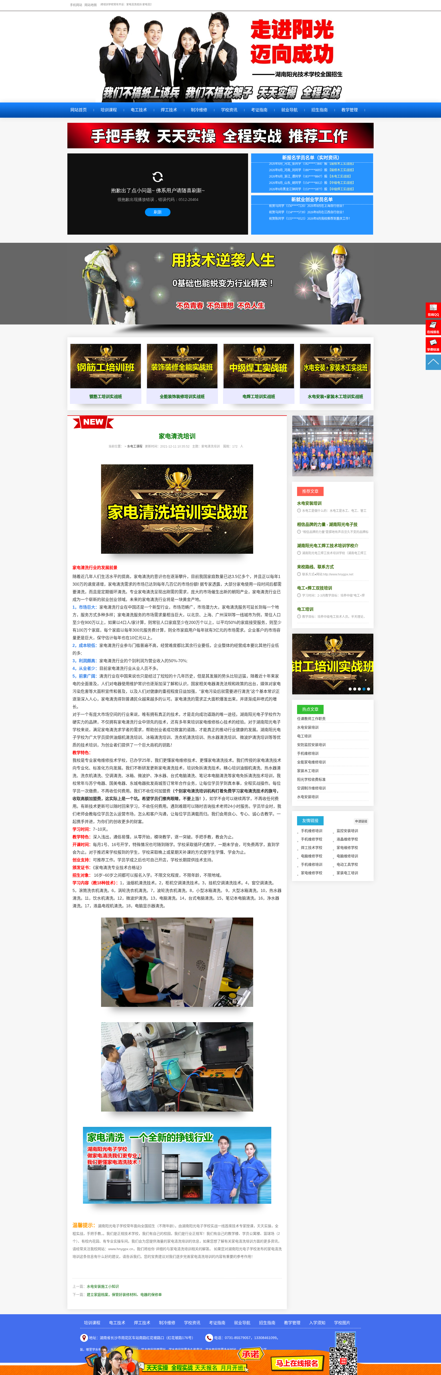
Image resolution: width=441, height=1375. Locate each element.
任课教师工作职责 (311, 719)
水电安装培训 (309, 503)
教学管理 (349, 110)
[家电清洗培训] (332, 475)
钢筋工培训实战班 (105, 396)
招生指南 (319, 110)
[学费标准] (433, 351)
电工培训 (305, 609)
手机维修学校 (311, 839)
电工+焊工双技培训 (314, 588)
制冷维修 (199, 110)
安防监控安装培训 (311, 745)
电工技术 (139, 110)
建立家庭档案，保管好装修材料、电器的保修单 (124, 1295)
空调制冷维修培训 (311, 788)
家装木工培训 (307, 771)
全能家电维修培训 (311, 762)
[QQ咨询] (433, 317)
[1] (350, 689)
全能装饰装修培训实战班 (182, 396)
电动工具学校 (347, 864)
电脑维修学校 (311, 856)
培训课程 (109, 110)
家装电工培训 (347, 873)
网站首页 (78, 110)
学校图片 (342, 1323)
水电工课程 (134, 446)
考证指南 (259, 110)
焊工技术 (169, 110)
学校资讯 (229, 110)
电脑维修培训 (347, 856)
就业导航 (289, 110)
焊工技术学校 (311, 848)
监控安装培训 (347, 831)
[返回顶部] (433, 369)
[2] (354, 689)
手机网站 (76, 5)
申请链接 (361, 821)
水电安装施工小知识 (103, 1286)
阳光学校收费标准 (311, 779)
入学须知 (317, 1323)
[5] (368, 689)
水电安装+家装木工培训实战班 (335, 396)
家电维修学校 (347, 848)
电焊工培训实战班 (258, 396)
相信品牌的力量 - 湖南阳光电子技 (327, 524)
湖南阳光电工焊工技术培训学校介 (327, 546)
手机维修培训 (307, 753)
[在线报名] (433, 334)
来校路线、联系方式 (315, 567)
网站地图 (90, 5)
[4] (363, 689)
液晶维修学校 (347, 839)
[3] (359, 689)
